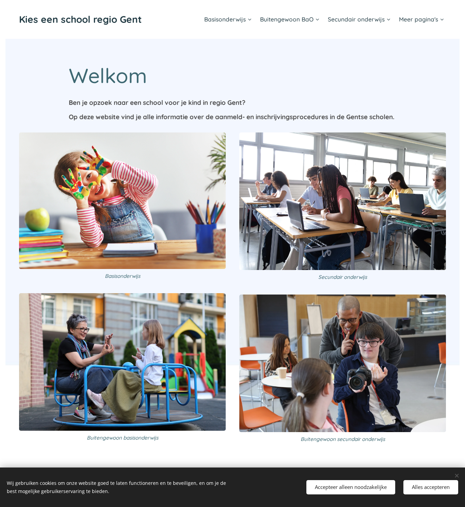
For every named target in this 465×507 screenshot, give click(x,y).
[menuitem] (229, 19)
